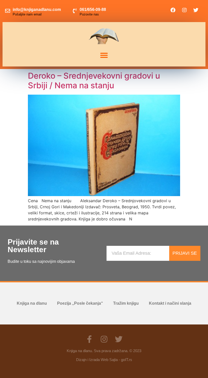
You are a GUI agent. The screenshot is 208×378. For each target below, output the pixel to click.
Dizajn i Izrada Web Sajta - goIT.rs (104, 359)
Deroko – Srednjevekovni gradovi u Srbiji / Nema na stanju (94, 80)
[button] (104, 55)
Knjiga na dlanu (32, 303)
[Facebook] (173, 10)
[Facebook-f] (89, 339)
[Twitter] (196, 10)
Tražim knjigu (126, 303)
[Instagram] (184, 10)
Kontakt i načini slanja (170, 303)
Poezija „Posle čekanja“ (80, 303)
